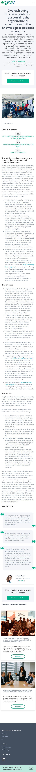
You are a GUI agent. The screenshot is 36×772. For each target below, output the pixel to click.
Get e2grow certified (17, 81)
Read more (18, 656)
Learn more (20, 580)
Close (31, 768)
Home (13, 61)
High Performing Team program (22, 358)
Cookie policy (5, 750)
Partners (4, 734)
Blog (3, 739)
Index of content (8, 123)
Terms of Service (6, 747)
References (21, 61)
